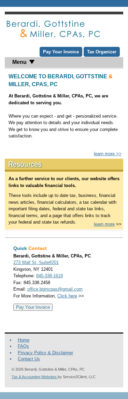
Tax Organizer (101, 51)
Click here (67, 295)
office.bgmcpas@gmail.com (55, 289)
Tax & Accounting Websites (35, 377)
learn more (104, 224)
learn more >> (108, 153)
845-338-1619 (49, 275)
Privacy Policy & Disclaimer (45, 352)
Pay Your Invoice (61, 51)
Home (23, 340)
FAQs (23, 346)
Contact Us (29, 358)
